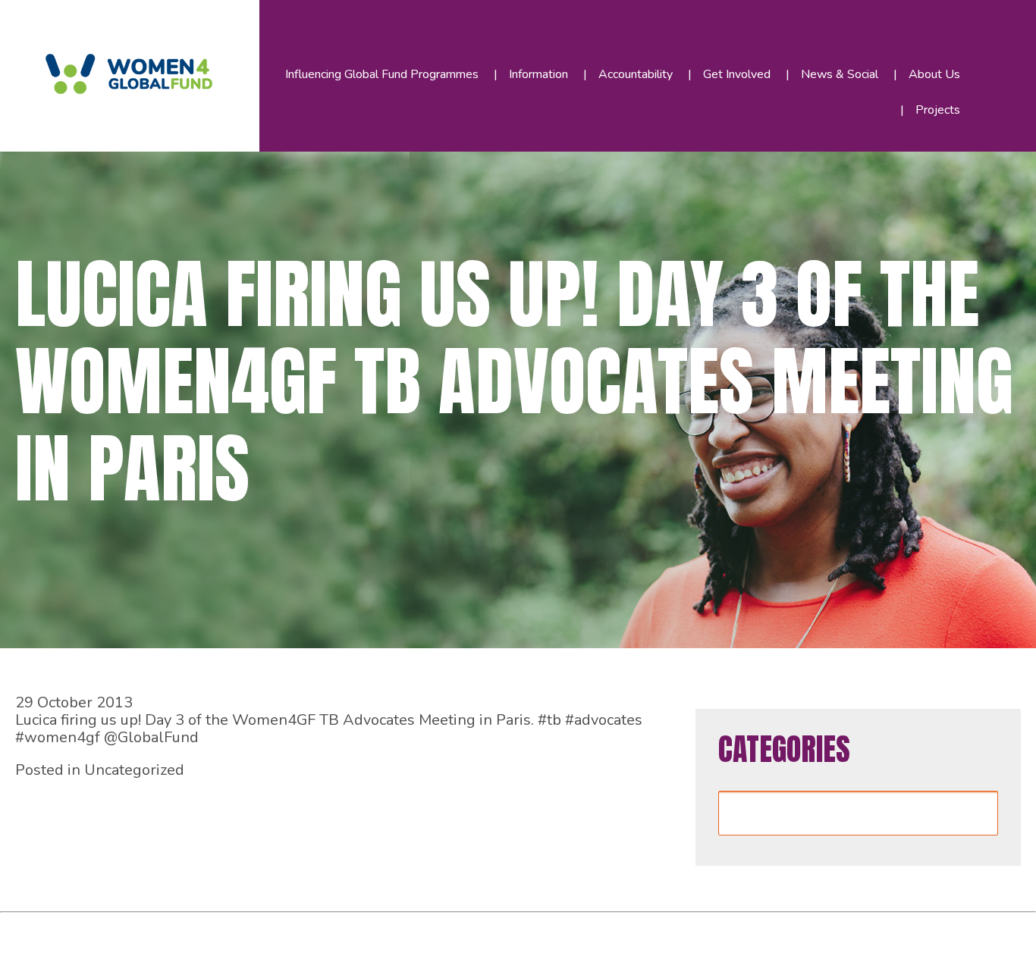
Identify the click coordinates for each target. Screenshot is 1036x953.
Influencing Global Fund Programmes (382, 74)
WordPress (348, 929)
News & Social (839, 74)
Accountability (635, 74)
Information (538, 74)
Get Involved (737, 74)
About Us (934, 74)
